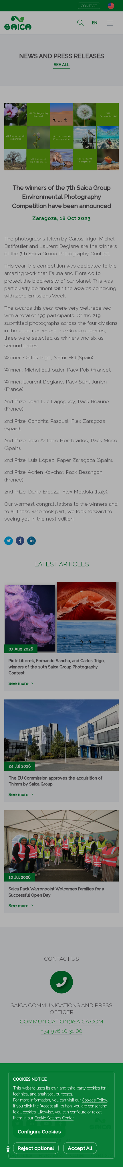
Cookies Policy (94, 1100)
